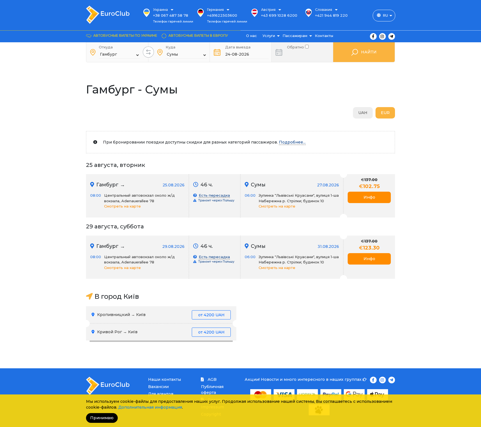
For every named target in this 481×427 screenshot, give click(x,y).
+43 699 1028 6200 (279, 15)
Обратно (296, 46)
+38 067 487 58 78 (170, 15)
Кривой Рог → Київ (160, 331)
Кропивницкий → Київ (160, 314)
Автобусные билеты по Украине (125, 35)
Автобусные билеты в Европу (198, 35)
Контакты (324, 35)
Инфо (369, 197)
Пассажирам (295, 35)
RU (385, 15)
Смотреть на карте (122, 206)
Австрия (268, 10)
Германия (215, 10)
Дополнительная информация (150, 407)
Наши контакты (164, 379)
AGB (212, 379)
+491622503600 (222, 15)
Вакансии (158, 386)
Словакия (323, 10)
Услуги (268, 35)
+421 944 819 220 (331, 15)
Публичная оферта (212, 389)
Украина (160, 10)
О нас (251, 35)
